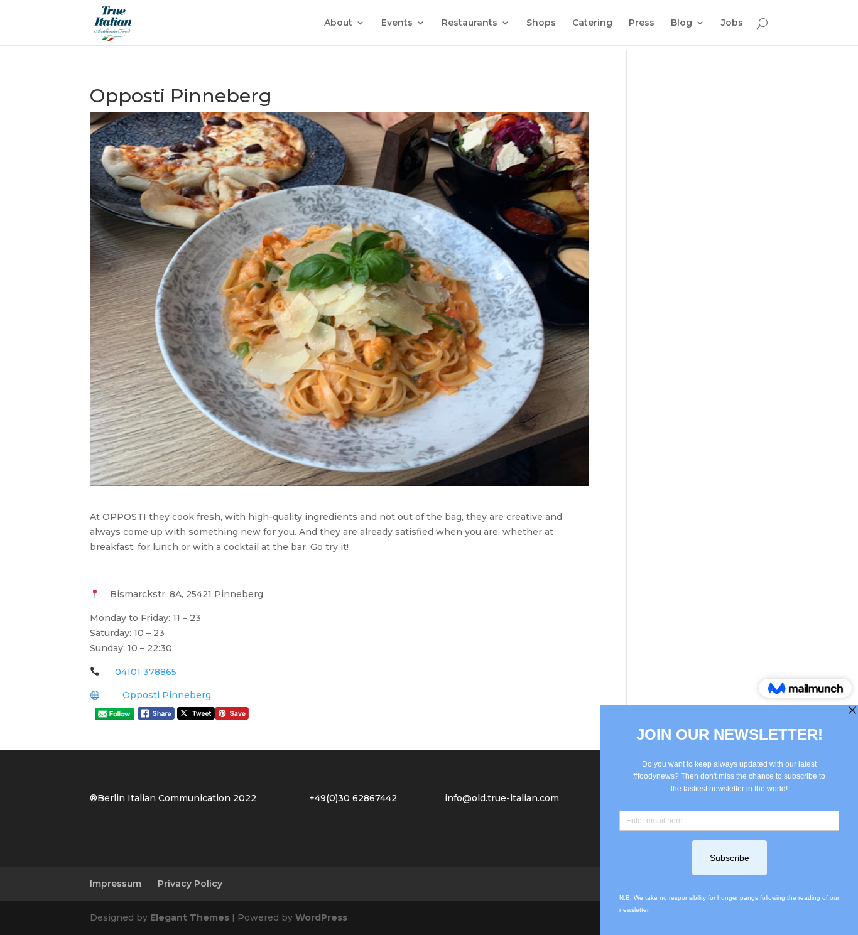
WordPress (321, 917)
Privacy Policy (190, 883)
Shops (541, 23)
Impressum (115, 883)
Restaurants (469, 23)
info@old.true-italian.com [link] (502, 798)
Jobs (732, 23)
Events (397, 23)
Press (641, 23)
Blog (681, 23)
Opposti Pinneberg (166, 695)
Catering (592, 23)
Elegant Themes (189, 917)
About (338, 23)
